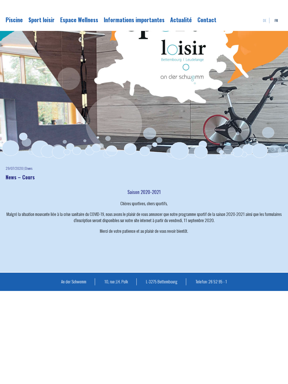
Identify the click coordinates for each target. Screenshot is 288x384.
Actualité (181, 19)
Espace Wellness (79, 19)
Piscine (14, 19)
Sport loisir (41, 19)
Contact (206, 19)
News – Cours (20, 177)
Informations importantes (134, 19)
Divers (28, 168)
